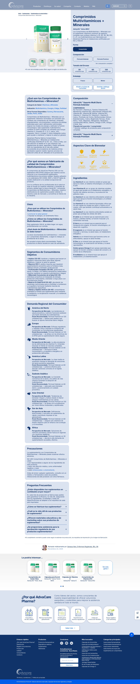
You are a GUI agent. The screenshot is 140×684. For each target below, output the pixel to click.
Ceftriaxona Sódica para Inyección (89, 650)
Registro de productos (24, 646)
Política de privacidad (39, 677)
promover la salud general (37, 214)
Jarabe (29, 113)
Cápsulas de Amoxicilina (89, 642)
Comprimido (83, 49)
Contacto (77, 6)
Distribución (20, 644)
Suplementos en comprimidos (113, 650)
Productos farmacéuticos (46, 642)
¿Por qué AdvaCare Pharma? (26, 642)
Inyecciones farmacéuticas (112, 642)
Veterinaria (41, 648)
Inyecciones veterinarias (111, 646)
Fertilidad (63, 108)
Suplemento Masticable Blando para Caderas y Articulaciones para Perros (91, 659)
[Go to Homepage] (15, 5)
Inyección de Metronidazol (90, 644)
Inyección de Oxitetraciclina (90, 655)
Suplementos (42, 646)
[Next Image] (67, 39)
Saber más (70, 628)
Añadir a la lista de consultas (82, 87)
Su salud (57, 6)
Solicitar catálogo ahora (103, 87)
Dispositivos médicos (44, 644)
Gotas (40, 113)
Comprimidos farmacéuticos (112, 644)
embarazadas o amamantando (43, 470)
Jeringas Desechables (89, 662)
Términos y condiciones (24, 677)
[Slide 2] (63, 586)
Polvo (35, 113)
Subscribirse (69, 665)
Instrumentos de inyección (112, 648)
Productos (37, 6)
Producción (20, 648)
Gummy (50, 112)
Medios (86, 6)
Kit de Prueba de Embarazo (90, 664)
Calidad (19, 650)
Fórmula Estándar (83, 59)
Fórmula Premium (103, 59)
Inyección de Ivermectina (90, 653)
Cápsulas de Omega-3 (89, 666)
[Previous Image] (26, 39)
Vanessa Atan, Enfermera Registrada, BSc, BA (82, 547)
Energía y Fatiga (53, 108)
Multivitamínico (41, 108)
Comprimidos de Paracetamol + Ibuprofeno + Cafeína (91, 647)
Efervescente (58, 112)
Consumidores (21, 652)
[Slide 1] (61, 586)
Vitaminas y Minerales (50, 105)
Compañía (67, 6)
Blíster (103, 80)
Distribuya (47, 6)
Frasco (83, 80)
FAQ (93, 6)
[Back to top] (131, 635)
